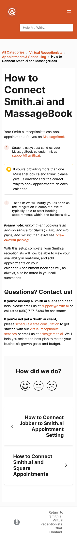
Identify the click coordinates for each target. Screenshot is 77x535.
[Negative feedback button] (52, 386)
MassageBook (54, 137)
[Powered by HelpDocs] (17, 522)
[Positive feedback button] (25, 386)
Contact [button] (55, 532)
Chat (58, 528)
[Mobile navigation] (69, 12)
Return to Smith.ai (56, 514)
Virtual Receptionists (51, 522)
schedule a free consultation (37, 324)
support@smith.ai (26, 155)
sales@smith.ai (51, 334)
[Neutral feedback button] (38, 386)
